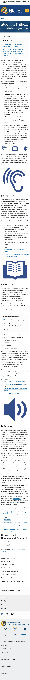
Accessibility (4, 645)
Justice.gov (3, 673)
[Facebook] (2, 614)
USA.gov (3, 670)
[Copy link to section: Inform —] (13, 426)
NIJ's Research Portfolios (10, 320)
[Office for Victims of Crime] (15, 636)
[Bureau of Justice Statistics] (15, 631)
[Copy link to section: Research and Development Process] (26, 538)
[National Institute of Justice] (24, 630)
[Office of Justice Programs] (4, 10)
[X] (7, 614)
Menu (27, 10)
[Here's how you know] (15, 2)
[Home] (15, 11)
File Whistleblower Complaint (8, 649)
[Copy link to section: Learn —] (12, 284)
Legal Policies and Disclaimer (8, 659)
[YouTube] (12, 614)
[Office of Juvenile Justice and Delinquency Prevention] (6, 636)
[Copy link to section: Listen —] (12, 195)
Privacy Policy (4, 656)
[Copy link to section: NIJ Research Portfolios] (18, 316)
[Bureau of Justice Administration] (5, 630)
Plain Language (4, 652)
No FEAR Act (4, 663)
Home (2, 18)
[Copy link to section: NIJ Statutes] (11, 40)
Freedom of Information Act (7, 666)
